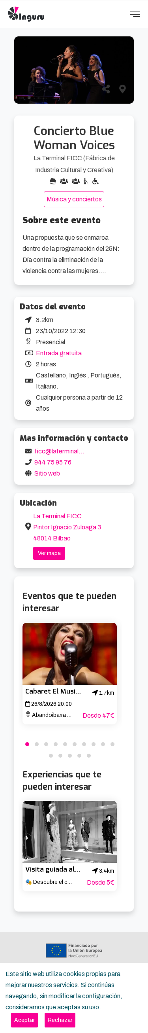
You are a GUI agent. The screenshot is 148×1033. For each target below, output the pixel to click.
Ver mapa (49, 553)
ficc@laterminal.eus (62, 451)
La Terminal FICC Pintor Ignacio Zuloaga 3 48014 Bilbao (67, 527)
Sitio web (47, 473)
